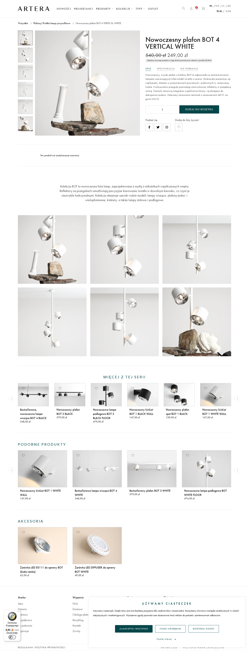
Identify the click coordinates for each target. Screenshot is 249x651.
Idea (20, 604)
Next (237, 399)
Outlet (153, 8)
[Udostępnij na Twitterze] (158, 127)
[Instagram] (167, 127)
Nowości (64, 8)
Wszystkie (23, 23)
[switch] (12, 637)
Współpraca (25, 620)
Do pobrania (25, 625)
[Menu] (18, 612)
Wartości (23, 615)
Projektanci (83, 8)
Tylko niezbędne (170, 628)
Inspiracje (23, 631)
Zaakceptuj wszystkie (134, 628)
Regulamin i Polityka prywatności (41, 647)
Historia (22, 609)
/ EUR (227, 11)
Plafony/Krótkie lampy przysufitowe (51, 23)
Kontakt (77, 625)
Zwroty (76, 631)
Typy (139, 8)
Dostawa (77, 609)
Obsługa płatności (83, 615)
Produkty (104, 8)
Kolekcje (123, 8)
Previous (12, 399)
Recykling (78, 620)
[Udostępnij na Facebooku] (149, 127)
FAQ (75, 604)
